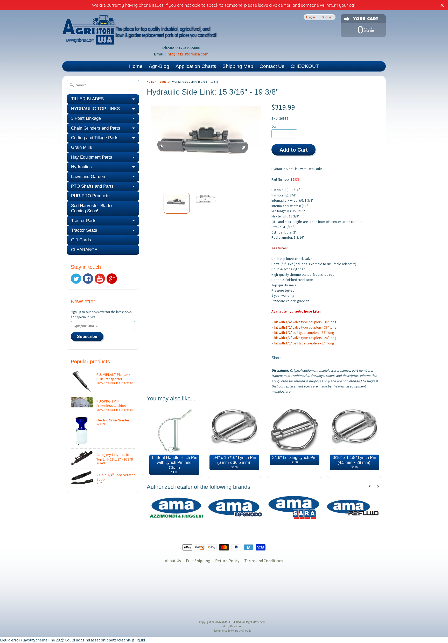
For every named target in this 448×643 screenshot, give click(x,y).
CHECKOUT (305, 66)
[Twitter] (76, 278)
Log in (310, 17)
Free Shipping (198, 560)
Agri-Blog (159, 66)
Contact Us (272, 66)
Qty (273, 126)
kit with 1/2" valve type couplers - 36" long (305, 327)
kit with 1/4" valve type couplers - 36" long (305, 322)
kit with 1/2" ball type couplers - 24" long (304, 343)
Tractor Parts (83, 220)
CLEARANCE (84, 249)
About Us (173, 560)
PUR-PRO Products (90, 195)
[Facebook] (88, 278)
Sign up (327, 17)
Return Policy (227, 560)
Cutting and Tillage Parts (94, 137)
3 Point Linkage (86, 118)
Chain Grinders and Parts (95, 128)
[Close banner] (442, 5)
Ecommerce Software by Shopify (232, 630)
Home (136, 66)
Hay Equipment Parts (91, 157)
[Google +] (112, 278)
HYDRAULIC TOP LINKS (95, 108)
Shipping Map (237, 66)
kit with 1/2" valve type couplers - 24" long (305, 338)
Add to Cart (293, 150)
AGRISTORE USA (231, 622)
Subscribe (87, 336)
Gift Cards (81, 239)
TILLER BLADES (87, 98)
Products (163, 81)
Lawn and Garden (88, 176)
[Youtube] (100, 278)
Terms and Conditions (263, 560)
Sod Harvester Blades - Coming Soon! (93, 208)
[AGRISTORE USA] (140, 37)
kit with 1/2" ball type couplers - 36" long (304, 332)
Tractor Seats (84, 230)
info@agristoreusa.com (187, 53)
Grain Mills (81, 147)
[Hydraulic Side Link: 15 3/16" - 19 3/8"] (177, 203)
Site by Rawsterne (232, 626)
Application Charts (196, 66)
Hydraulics (81, 166)
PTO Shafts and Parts (92, 186)
